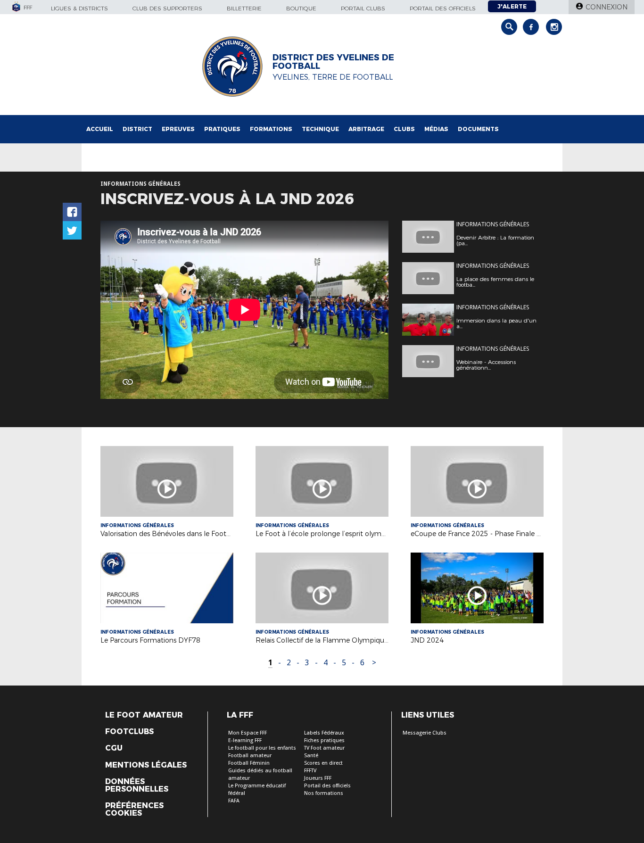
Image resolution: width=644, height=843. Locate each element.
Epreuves (178, 128)
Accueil (99, 128)
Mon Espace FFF (247, 733)
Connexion (606, 7)
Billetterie (244, 8)
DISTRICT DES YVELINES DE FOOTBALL (333, 61)
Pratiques (222, 128)
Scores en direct (323, 763)
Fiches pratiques (324, 740)
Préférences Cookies (134, 809)
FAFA (233, 801)
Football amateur (250, 755)
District (137, 128)
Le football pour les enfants (262, 748)
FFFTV (310, 771)
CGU (114, 748)
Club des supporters (167, 8)
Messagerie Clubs (424, 733)
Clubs (404, 128)
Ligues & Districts (79, 8)
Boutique (301, 8)
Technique (320, 128)
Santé (311, 755)
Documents (478, 128)
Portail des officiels (443, 8)
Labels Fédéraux (324, 733)
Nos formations (323, 793)
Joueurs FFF (317, 778)
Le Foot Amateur (144, 715)
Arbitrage (366, 128)
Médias (436, 128)
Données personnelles (136, 785)
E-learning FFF (245, 740)
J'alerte (512, 6)
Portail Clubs (363, 8)
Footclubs (129, 732)
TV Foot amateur (324, 748)
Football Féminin (249, 763)
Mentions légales (146, 765)
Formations (271, 128)
